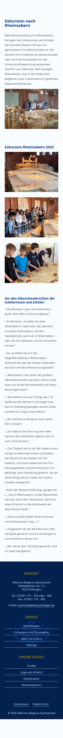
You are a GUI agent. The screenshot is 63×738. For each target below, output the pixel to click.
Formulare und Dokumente (31, 632)
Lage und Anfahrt (31, 672)
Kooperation (31, 678)
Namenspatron (31, 685)
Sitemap (31, 645)
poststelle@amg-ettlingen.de (36, 605)
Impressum (21, 704)
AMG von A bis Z (31, 639)
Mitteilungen (31, 626)
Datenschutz (41, 704)
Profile (31, 666)
